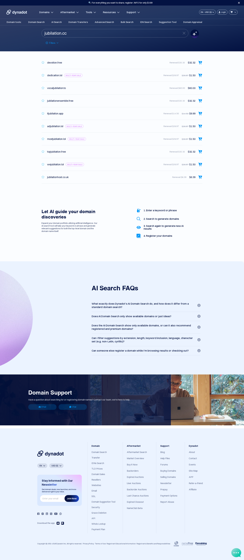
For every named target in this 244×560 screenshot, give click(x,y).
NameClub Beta (134, 508)
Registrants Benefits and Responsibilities (153, 544)
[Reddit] (60, 514)
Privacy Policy (88, 544)
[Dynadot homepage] (16, 12)
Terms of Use (100, 544)
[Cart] (233, 12)
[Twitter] (51, 514)
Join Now (72, 498)
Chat (74, 407)
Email (43, 407)
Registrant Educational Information (121, 544)
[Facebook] (38, 514)
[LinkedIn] (47, 514)
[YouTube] (55, 514)
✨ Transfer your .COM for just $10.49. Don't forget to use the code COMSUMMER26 (120, 2)
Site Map (193, 470)
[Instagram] (43, 514)
